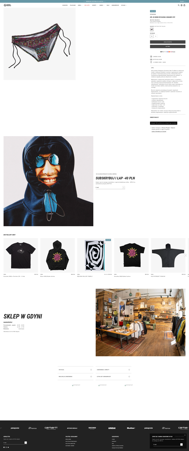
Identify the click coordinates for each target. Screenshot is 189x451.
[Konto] (181, 5)
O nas (113, 439)
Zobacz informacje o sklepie (159, 131)
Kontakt (114, 441)
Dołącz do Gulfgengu (117, 447)
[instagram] (6, 447)
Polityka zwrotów (70, 443)
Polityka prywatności (71, 441)
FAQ (113, 443)
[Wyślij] (181, 444)
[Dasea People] (7, 5)
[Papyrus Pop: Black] (151, 29)
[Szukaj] (179, 5)
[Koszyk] (184, 5)
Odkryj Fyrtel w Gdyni (117, 445)
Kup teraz (168, 46)
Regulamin (68, 439)
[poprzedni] (84, 1)
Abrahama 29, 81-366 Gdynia (11, 331)
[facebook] (4, 447)
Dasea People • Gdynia (168, 127)
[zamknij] (185, 435)
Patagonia (153, 14)
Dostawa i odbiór (70, 445)
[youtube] (8, 447)
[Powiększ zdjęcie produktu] (40, 44)
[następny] (105, 1)
